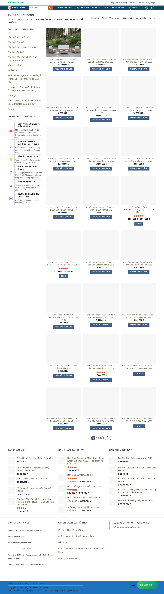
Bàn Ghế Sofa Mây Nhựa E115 (63, 421)
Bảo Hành (63, 542)
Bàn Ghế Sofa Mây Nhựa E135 (138, 62)
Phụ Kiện (12, 95)
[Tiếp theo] (109, 438)
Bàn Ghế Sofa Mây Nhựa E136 (63, 62)
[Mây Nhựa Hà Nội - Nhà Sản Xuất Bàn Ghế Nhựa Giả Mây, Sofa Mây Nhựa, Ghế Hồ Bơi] (16, 8)
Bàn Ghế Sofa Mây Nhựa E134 (63, 368)
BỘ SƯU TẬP (14, 65)
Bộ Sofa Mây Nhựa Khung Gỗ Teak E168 (101, 111)
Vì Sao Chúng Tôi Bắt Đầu (114, 8)
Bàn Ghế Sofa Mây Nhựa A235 (139, 421)
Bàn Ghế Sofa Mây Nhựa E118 (101, 368)
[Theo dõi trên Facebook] (152, 8)
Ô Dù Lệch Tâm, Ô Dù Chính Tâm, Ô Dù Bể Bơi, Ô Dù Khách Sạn (24, 89)
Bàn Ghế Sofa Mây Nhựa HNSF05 (139, 110)
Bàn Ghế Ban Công (17, 42)
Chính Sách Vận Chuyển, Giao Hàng (76, 536)
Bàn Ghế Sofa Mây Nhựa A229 (63, 110)
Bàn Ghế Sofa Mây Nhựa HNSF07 (139, 161)
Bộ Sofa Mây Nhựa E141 (101, 210)
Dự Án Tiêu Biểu (83, 8)
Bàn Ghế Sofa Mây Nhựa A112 (101, 161)
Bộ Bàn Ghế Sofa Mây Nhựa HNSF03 (63, 265)
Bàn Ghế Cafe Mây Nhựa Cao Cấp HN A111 (139, 211)
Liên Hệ (141, 3)
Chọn (139, 223)
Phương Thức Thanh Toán (71, 530)
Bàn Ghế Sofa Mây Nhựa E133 (138, 265)
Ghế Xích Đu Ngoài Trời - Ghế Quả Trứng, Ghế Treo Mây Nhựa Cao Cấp (24, 79)
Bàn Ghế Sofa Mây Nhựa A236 (101, 421)
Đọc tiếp (139, 373)
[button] (138, 8)
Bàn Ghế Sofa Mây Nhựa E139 (101, 265)
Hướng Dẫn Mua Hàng (118, 3)
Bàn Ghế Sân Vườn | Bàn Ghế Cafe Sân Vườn (22, 59)
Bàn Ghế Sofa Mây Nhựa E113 (63, 210)
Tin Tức (132, 3)
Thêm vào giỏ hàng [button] (63, 69)
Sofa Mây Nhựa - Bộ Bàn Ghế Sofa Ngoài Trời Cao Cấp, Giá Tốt (24, 102)
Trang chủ (15, 19)
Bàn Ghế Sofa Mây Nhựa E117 (139, 368)
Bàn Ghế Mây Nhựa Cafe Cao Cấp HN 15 (63, 318)
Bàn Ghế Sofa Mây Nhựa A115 (101, 318)
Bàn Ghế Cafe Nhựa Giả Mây (22, 47)
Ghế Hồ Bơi (13, 70)
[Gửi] (50, 8)
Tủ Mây (11, 109)
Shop (28, 19)
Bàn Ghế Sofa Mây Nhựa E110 (139, 318)
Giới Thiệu (96, 8)
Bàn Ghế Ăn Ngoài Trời (19, 37)
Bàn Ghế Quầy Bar (17, 52)
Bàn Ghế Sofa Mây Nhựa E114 (101, 62)
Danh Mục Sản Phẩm (63, 8)
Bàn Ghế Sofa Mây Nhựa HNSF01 (63, 161)
